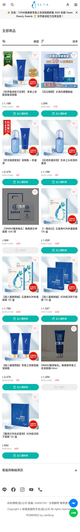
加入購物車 (22, 113)
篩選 (36, 41)
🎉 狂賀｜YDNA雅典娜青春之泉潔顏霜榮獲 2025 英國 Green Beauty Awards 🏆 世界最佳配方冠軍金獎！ (40, 14)
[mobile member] (68, 4)
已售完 (22, 250)
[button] (4, 4)
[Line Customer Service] (73, 513)
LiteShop (49, 515)
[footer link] (4, 489)
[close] (76, 12)
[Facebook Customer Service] (73, 503)
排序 (75, 41)
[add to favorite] (35, 55)
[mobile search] (12, 4)
